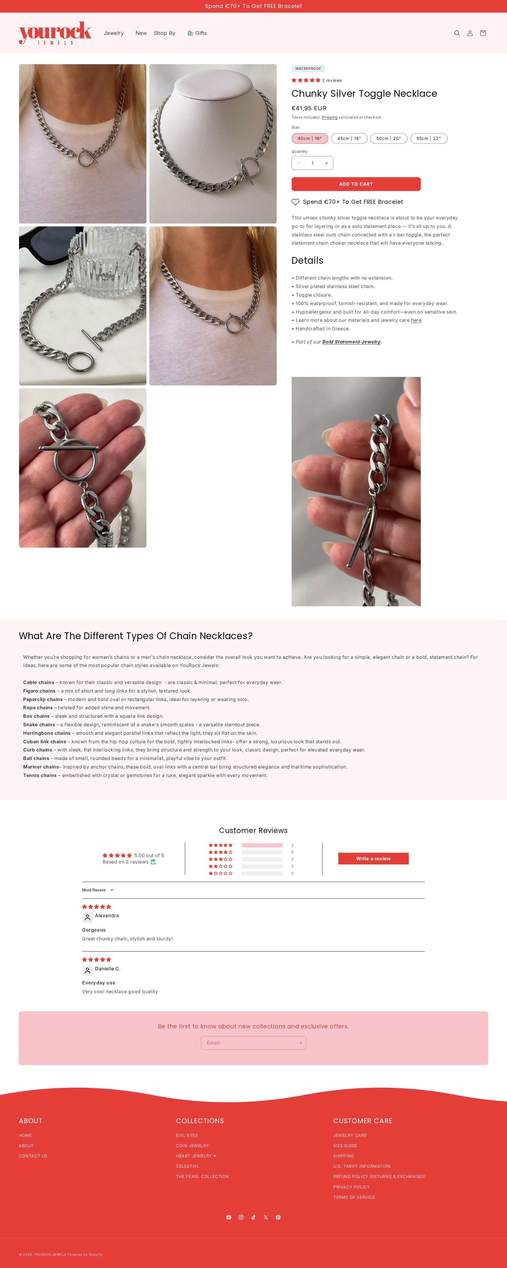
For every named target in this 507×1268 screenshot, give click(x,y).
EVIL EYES (187, 1135)
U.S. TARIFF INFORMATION (362, 1166)
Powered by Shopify (84, 1254)
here (416, 320)
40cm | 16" (310, 138)
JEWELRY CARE (349, 1135)
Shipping (330, 117)
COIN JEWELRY (192, 1145)
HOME (25, 1135)
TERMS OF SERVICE (354, 1197)
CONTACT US (33, 1155)
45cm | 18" (349, 138)
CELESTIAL (187, 1166)
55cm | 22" (429, 138)
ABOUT (26, 1145)
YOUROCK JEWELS (50, 1254)
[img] (96, 907)
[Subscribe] (299, 1043)
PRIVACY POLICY (351, 1186)
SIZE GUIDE (345, 1145)
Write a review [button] (373, 858)
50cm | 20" (388, 138)
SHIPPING (343, 1155)
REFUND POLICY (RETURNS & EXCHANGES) (379, 1176)
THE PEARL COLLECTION (202, 1176)
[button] (116, 33)
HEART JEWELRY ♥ (196, 1155)
